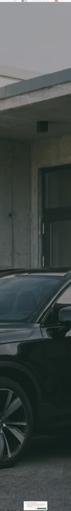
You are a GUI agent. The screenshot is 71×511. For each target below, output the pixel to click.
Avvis (35, 508)
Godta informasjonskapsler (42, 508)
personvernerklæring (30, 506)
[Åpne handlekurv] (54, 1)
